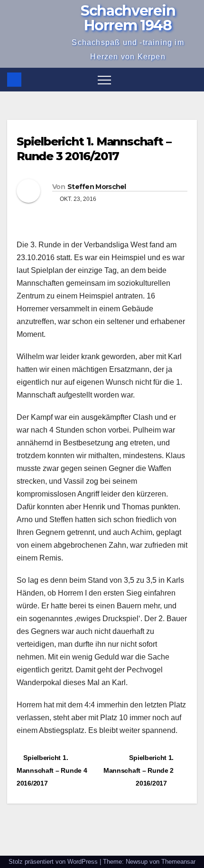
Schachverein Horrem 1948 (128, 18)
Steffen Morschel (96, 186)
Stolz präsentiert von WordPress (54, 861)
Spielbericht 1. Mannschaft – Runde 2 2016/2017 (138, 770)
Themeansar (178, 861)
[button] (190, 79)
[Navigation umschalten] (104, 80)
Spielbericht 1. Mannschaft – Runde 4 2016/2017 (52, 770)
